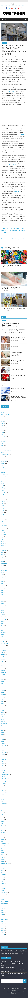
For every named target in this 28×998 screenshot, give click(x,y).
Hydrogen (3, 637)
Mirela (2, 703)
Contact (4, 383)
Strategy (3, 861)
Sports (2, 852)
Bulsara (2, 490)
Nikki (2, 734)
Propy (2, 785)
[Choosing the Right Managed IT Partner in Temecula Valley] (5, 367)
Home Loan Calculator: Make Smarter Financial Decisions (17, 389)
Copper (2, 530)
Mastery (3, 690)
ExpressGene (4, 570)
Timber (2, 886)
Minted (2, 701)
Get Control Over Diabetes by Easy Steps (13, 240)
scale (2, 817)
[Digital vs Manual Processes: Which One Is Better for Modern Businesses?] (5, 395)
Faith (2, 574)
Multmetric (3, 717)
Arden (2, 432)
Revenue (3, 797)
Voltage (2, 917)
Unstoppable (4, 903)
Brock (2, 485)
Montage (3, 712)
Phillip (2, 757)
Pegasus (3, 750)
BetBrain (3, 456)
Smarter (3, 839)
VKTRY (2, 914)
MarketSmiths (4, 688)
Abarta (2, 416)
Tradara (3, 890)
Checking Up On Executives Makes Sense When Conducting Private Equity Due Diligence (13, 230)
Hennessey (3, 632)
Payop (2, 748)
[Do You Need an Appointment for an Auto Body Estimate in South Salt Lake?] (5, 375)
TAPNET (3, 874)
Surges (2, 870)
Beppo (2, 452)
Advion (2, 421)
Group (2, 621)
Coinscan (3, 519)
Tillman (2, 883)
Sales (2, 810)
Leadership (3, 672)
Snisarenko (3, 841)
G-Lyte (2, 610)
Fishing (2, 588)
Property (3, 783)
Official (2, 739)
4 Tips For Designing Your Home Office (14, 308)
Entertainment (5, 774)
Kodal (2, 665)
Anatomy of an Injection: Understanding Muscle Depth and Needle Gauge (17, 354)
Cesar (2, 505)
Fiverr (2, 590)
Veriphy (2, 912)
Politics (2, 765)
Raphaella (3, 788)
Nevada (2, 725)
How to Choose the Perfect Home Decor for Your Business (18, 361)
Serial (2, 823)
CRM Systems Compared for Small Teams (12, 324)
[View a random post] (25, 19)
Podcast (3, 763)
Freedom (3, 605)
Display (2, 556)
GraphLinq (3, 619)
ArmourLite (3, 436)
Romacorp (3, 803)
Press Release (4, 770)
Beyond (2, 459)
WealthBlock (4, 919)
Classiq (2, 512)
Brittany (3, 483)
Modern (3, 705)
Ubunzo (2, 899)
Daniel (2, 541)
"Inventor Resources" (6, 414)
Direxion (3, 554)
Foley (2, 594)
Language (3, 670)
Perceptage (3, 752)
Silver (2, 834)
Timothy (3, 888)
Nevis (2, 728)
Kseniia (2, 668)
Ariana (2, 434)
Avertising (3, 443)
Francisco (3, 603)
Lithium (2, 681)
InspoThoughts (4, 643)
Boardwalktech (4, 474)
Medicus (3, 694)
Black (2, 465)
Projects (4, 42)
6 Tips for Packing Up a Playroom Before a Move (12, 266)
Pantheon (3, 743)
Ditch (2, 559)
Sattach (2, 814)
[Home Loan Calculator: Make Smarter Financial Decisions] (5, 388)
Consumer (3, 528)
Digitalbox (3, 550)
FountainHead (4, 599)
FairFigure (3, 572)
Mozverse (3, 714)
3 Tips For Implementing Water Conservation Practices (11, 287)
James (2, 659)
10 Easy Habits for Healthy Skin (18, 345)
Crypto (2, 536)
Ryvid (2, 808)
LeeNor (2, 677)
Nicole (2, 732)
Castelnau (3, 501)
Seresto (2, 821)
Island (2, 657)
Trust (2, 897)
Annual (2, 430)
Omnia (2, 741)
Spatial (2, 850)
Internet (3, 648)
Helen (2, 630)
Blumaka (3, 472)
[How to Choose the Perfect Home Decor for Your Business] (5, 360)
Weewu (2, 923)
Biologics (3, 463)
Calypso (3, 494)
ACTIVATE (3, 419)
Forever (2, 597)
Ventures (3, 910)
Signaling (3, 832)
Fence (2, 581)
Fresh (2, 608)
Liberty (2, 679)
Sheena (2, 828)
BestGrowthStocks (5, 454)
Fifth (2, 583)
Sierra (2, 830)
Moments (3, 708)
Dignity (2, 552)
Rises (2, 801)
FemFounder (4, 579)
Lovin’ (2, 683)
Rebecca (3, 790)
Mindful (2, 699)
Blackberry (3, 468)
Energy (2, 565)
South (2, 846)
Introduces (3, 650)
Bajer (2, 448)
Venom (2, 908)
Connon (3, 523)
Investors (3, 654)
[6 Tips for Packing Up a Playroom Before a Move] (14, 251)
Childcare (3, 510)
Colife (2, 521)
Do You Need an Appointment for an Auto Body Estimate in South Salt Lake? (18, 377)
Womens (3, 928)
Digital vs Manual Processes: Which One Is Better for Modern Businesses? (18, 398)
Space (2, 848)
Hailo (2, 623)
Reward (2, 799)
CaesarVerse (4, 492)
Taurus (2, 877)
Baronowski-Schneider (6, 450)
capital (2, 496)
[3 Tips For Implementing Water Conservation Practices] (14, 272)
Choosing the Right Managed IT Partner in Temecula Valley (18, 368)
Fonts (3, 776)
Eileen (2, 561)
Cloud (2, 516)
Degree (2, 545)
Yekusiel (3, 934)
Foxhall (2, 601)
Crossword (3, 534)
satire (2, 812)
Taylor (2, 879)
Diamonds (3, 548)
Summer (3, 866)
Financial (3, 585)
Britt (2, 481)
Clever (2, 514)
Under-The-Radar (5, 901)
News (2, 730)
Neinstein (3, 721)
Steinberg (3, 854)
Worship (3, 930)
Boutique (3, 476)
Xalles (2, 932)
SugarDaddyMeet (5, 863)
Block (2, 470)
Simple (2, 837)
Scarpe (2, 819)
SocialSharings (4, 843)
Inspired (3, 641)
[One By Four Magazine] (2, 19)
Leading (3, 674)
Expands (3, 568)
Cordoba (3, 532)
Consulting (3, 525)
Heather (3, 628)
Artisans (3, 439)
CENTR (2, 503)
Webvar (2, 921)
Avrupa (2, 445)
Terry (2, 881)
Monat (2, 710)
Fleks (2, 592)
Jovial (2, 663)
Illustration (4, 778)
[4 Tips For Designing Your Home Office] (14, 294)
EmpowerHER (4, 563)
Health (2, 625)
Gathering (3, 612)
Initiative (3, 639)
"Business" (3, 410)
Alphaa (2, 425)
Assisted (3, 441)
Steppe (2, 857)
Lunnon (2, 685)
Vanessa (3, 906)
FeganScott (3, 576)
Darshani (3, 543)
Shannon (3, 826)
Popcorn (3, 768)
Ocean (2, 737)
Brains (2, 479)
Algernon (3, 423)
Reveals (2, 794)
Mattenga (3, 692)
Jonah (2, 661)
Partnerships (4, 745)
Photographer (4, 759)
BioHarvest (3, 461)
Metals (2, 697)
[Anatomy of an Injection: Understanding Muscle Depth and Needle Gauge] (5, 352)
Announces (3, 428)
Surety (2, 868)
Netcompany (4, 723)
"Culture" (3, 412)
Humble (2, 634)
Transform (3, 894)
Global (2, 614)
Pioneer (2, 761)
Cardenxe (3, 499)
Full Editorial (14, 326)
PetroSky (3, 754)
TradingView (4, 892)
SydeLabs (3, 872)
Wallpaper (4, 781)
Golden (2, 617)
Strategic (3, 859)
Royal (2, 806)
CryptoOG (3, 539)
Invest (2, 652)
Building (3, 488)
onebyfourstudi (16, 56)
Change (2, 508)
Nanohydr (3, 719)
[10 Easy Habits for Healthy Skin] (5, 344)
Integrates (3, 645)
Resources (3, 792)
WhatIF (2, 926)
